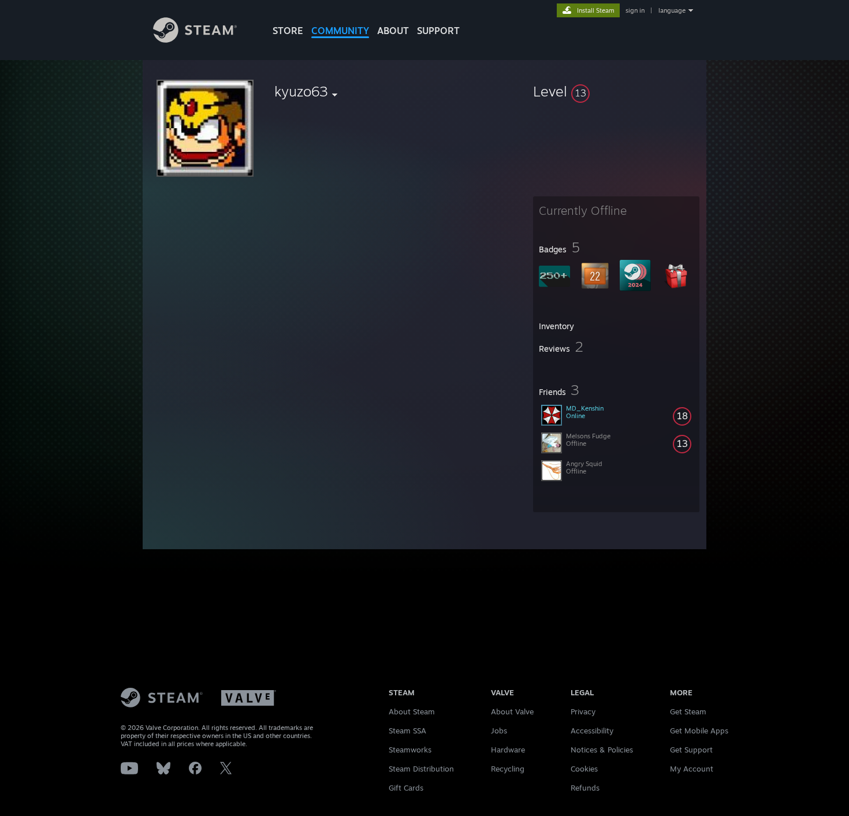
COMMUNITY (340, 30)
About (393, 30)
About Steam (412, 711)
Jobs (499, 730)
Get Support (691, 749)
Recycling (507, 768)
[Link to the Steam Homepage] (195, 39)
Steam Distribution (421, 768)
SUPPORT (438, 30)
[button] (616, 91)
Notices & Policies (602, 749)
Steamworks (410, 749)
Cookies (584, 768)
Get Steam (688, 711)
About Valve (512, 711)
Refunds (585, 787)
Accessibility (592, 730)
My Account (691, 768)
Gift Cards (406, 787)
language (672, 10)
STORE (288, 30)
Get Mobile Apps (699, 730)
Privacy (583, 711)
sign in (635, 10)
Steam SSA (407, 730)
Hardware (508, 749)
